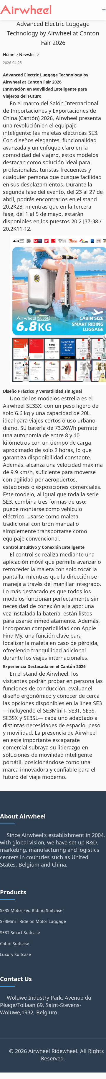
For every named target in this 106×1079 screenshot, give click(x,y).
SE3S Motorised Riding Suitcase (31, 910)
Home (8, 54)
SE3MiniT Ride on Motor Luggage (33, 921)
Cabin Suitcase (14, 943)
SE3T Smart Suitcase (20, 932)
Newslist (27, 54)
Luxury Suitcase (15, 954)
